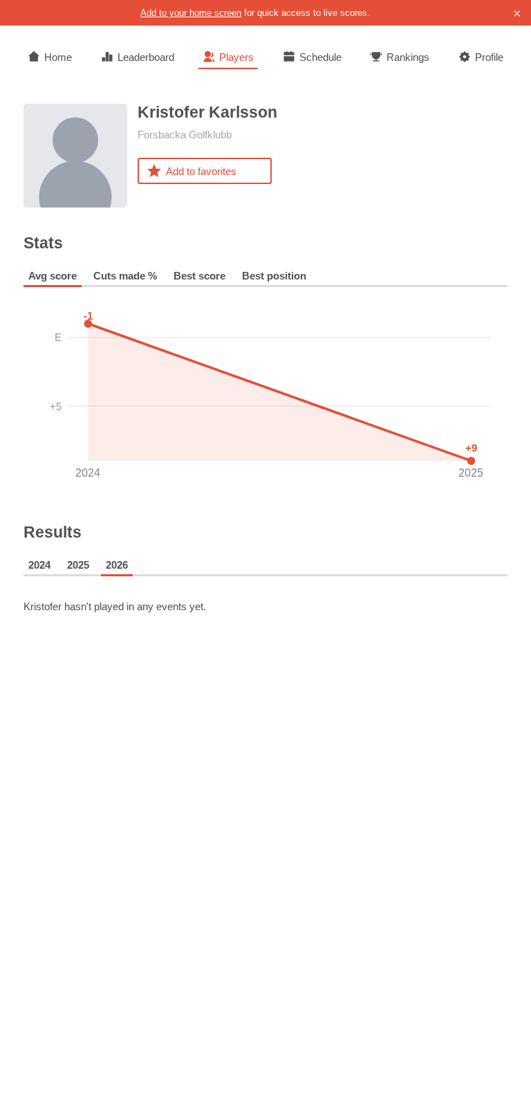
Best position (274, 276)
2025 (78, 565)
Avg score (52, 276)
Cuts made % (125, 276)
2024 (39, 565)
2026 (117, 565)
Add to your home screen (190, 13)
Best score (199, 276)
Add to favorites (201, 171)
